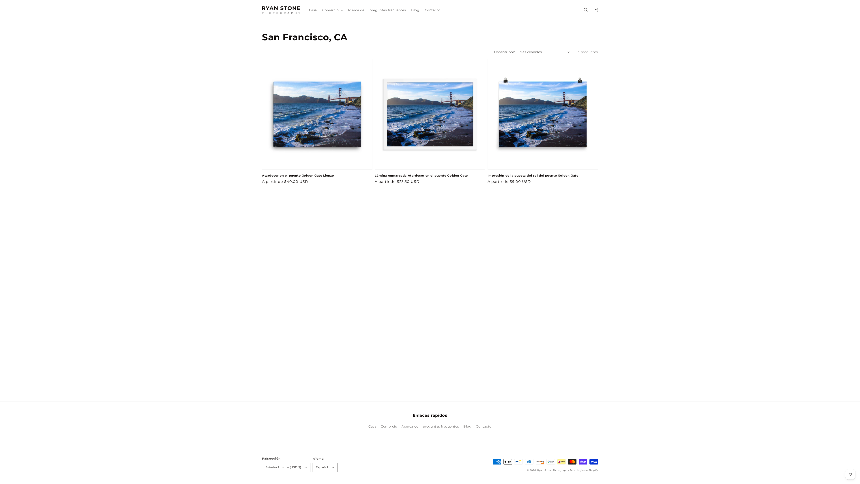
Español (322, 467)
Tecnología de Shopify (584, 470)
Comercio (389, 426)
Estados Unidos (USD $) (283, 467)
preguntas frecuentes (441, 426)
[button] (586, 10)
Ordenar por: (504, 52)
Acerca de (410, 426)
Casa (372, 426)
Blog (467, 426)
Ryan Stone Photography (553, 470)
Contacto (484, 426)
